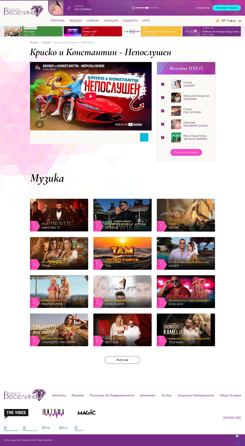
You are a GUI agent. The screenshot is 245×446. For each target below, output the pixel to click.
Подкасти (130, 20)
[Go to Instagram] (202, 20)
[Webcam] (167, 7)
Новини (93, 20)
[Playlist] (179, 7)
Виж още (122, 360)
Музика (47, 178)
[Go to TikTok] (210, 20)
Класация (111, 20)
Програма (57, 20)
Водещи (76, 20)
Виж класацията (186, 152)
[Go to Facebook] (195, 20)
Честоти (59, 395)
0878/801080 (203, 7)
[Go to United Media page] (239, 440)
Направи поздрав (226, 8)
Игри (146, 20)
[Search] (155, 20)
